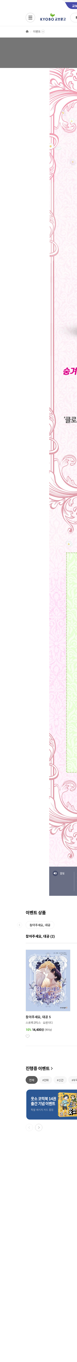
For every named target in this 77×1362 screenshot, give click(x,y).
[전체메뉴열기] (30, 17)
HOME (27, 32)
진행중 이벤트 (38, 1068)
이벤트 (37, 31)
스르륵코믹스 (33, 1022)
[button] (38, 1127)
